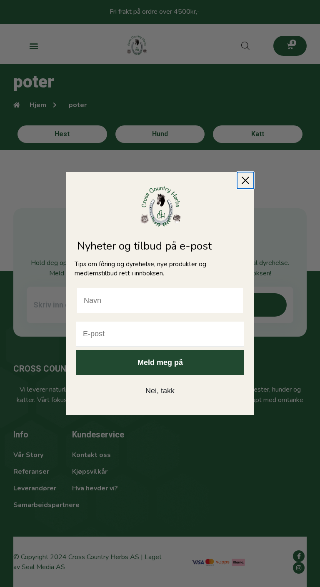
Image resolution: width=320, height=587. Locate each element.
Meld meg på (160, 362)
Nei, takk (160, 391)
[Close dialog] (245, 180)
